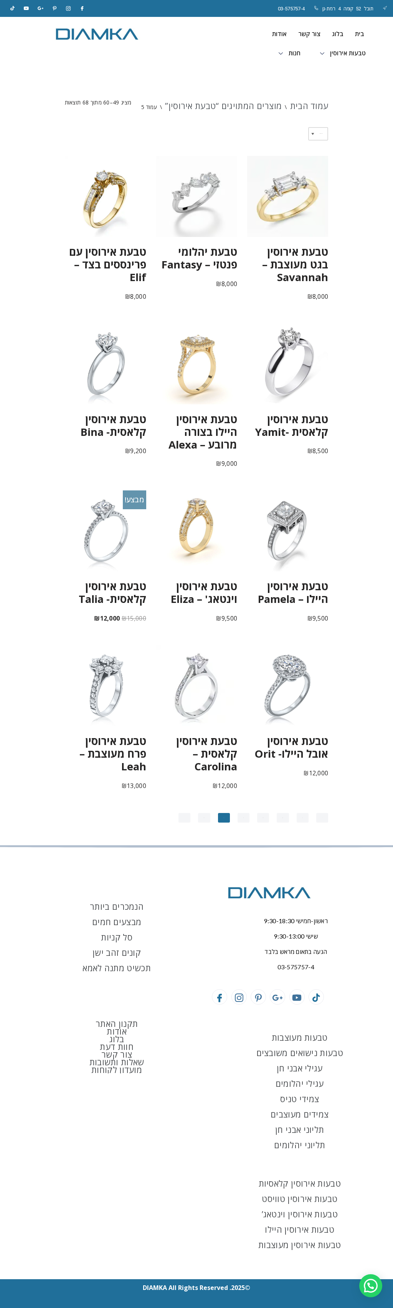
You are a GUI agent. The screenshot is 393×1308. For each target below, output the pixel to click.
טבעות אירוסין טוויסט (299, 1198)
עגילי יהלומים (300, 1083)
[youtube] (26, 8)
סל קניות (116, 937)
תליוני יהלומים (299, 1145)
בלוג (337, 34)
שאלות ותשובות (116, 1062)
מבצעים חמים (116, 921)
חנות (295, 53)
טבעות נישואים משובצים (299, 1052)
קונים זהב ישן (116, 952)
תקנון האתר (117, 1023)
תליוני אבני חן (299, 1129)
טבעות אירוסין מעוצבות (299, 1244)
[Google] (41, 8)
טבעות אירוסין (348, 53)
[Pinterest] (54, 8)
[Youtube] (297, 997)
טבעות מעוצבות (300, 1037)
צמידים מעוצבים (300, 1114)
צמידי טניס (299, 1098)
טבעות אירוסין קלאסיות (300, 1183)
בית (359, 34)
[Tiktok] (13, 8)
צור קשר (309, 34)
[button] (370, 1285)
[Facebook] (82, 8)
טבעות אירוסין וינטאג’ (300, 1214)
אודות (279, 34)
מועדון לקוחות (116, 1069)
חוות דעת (116, 1046)
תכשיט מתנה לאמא (117, 968)
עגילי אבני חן (300, 1068)
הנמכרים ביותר (117, 906)
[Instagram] (68, 8)
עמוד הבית (309, 105)
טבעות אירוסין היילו (299, 1229)
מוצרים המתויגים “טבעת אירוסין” (223, 105)
